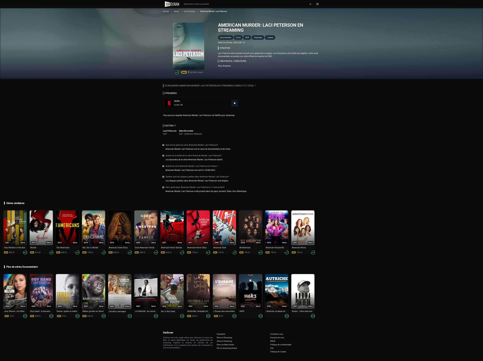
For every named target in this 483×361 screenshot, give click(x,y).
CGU (272, 348)
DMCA (272, 341)
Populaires (221, 334)
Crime (238, 37)
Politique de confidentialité (280, 345)
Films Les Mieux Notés (225, 345)
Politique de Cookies (278, 352)
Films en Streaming (224, 338)
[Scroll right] (480, 231)
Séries (176, 11)
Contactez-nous (276, 334)
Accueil (166, 11)
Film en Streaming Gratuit (227, 348)
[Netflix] (234, 103)
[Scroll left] (2, 231)
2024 (247, 37)
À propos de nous (277, 338)
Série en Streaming (224, 341)
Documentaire (189, 11)
